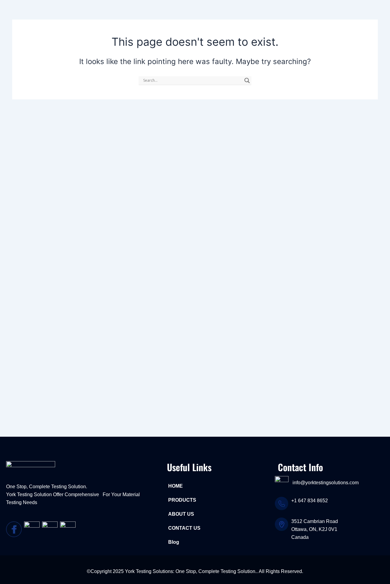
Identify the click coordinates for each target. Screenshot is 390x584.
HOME (175, 486)
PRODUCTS (182, 500)
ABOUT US (181, 514)
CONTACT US (184, 528)
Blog (173, 542)
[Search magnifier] (247, 80)
